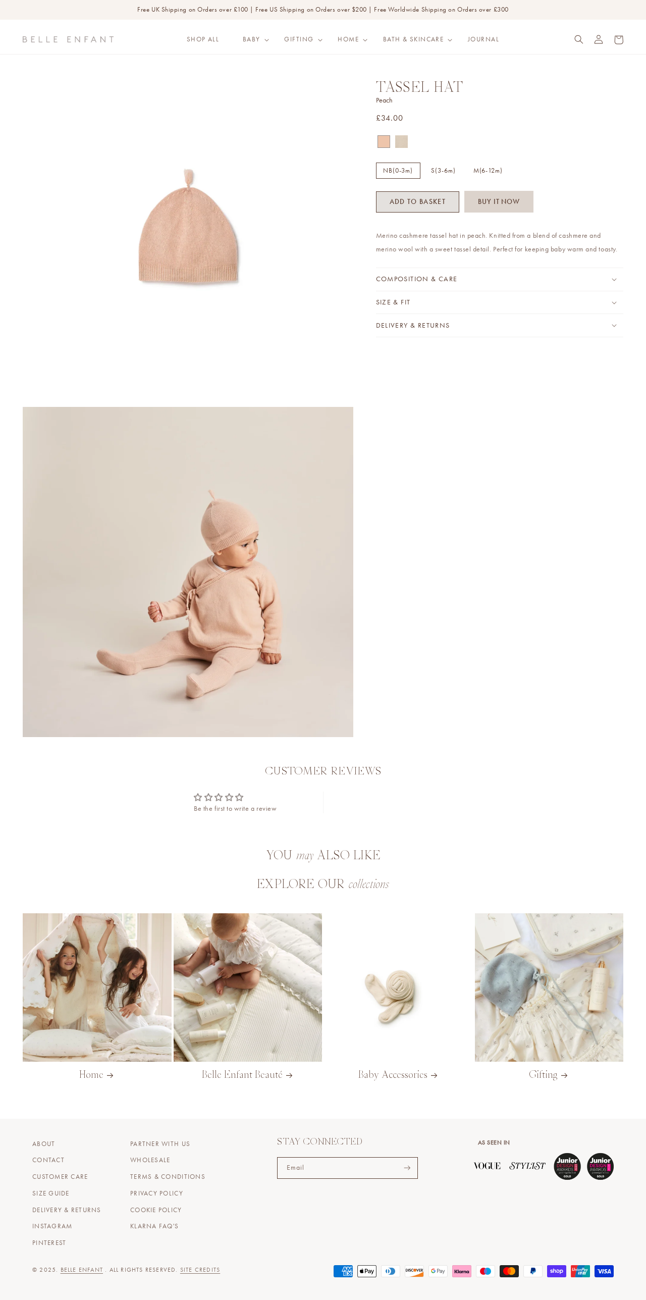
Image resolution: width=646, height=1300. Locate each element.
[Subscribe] (407, 1168)
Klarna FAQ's (154, 1226)
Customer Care (60, 1177)
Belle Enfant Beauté (242, 1075)
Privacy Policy (156, 1193)
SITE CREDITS (200, 1270)
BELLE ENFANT (82, 1270)
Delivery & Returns (66, 1210)
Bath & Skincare (413, 39)
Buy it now (499, 201)
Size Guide (51, 1193)
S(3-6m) (443, 170)
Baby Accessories (392, 1075)
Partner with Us (160, 1144)
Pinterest (49, 1243)
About (43, 1144)
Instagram (52, 1226)
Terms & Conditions (167, 1177)
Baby (251, 39)
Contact (48, 1160)
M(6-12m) (488, 170)
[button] (252, 39)
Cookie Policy (156, 1210)
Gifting (298, 39)
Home (348, 39)
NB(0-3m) (398, 170)
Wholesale (150, 1160)
